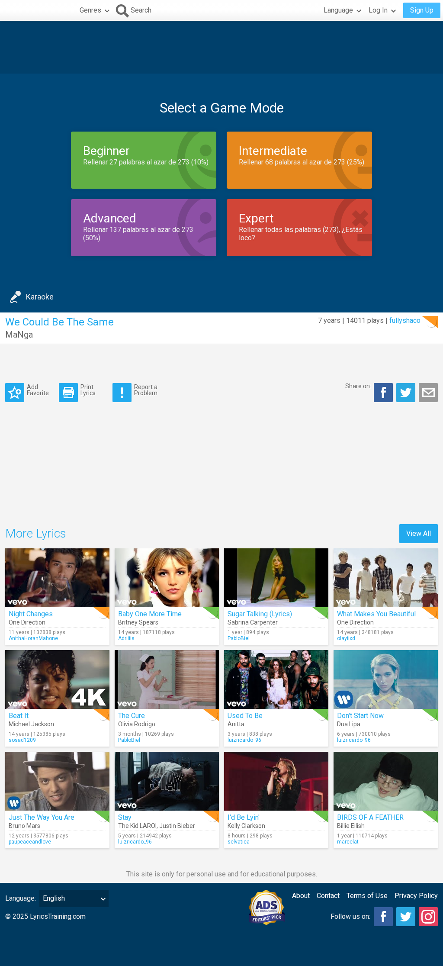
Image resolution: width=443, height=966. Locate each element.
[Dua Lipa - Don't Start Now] (386, 679)
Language (338, 10)
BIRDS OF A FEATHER (370, 817)
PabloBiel (239, 638)
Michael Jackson (31, 724)
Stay (125, 817)
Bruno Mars (24, 825)
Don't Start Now (360, 716)
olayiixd (346, 638)
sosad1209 (22, 740)
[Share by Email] (428, 392)
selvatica (239, 842)
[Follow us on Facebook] (383, 916)
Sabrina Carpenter (253, 622)
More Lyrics (35, 533)
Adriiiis (126, 638)
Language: (20, 898)
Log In (378, 10)
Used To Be (245, 716)
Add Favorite (38, 389)
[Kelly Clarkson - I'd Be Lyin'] (276, 781)
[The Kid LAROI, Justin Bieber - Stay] (167, 781)
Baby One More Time (150, 614)
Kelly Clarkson (246, 825)
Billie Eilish (351, 825)
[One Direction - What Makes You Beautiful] (386, 577)
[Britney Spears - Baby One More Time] (167, 577)
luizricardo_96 (244, 740)
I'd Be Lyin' (244, 817)
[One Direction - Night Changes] (57, 577)
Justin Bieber (177, 825)
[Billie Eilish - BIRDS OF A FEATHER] (386, 781)
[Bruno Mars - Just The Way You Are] (57, 781)
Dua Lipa (348, 724)
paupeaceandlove (30, 842)
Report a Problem (145, 389)
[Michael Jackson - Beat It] (57, 679)
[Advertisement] (221, 47)
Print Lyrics (88, 389)
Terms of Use (367, 896)
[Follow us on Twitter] (405, 916)
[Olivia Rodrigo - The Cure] (167, 679)
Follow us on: (350, 916)
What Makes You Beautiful (376, 614)
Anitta (236, 724)
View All (418, 533)
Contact (328, 896)
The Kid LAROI (137, 825)
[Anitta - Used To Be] (276, 679)
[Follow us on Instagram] (428, 916)
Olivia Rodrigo (136, 724)
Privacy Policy (416, 896)
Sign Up (421, 10)
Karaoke (40, 296)
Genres (90, 10)
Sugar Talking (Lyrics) (260, 614)
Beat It (19, 716)
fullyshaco (405, 320)
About (301, 896)
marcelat (348, 842)
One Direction (27, 622)
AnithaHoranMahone (33, 638)
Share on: (358, 386)
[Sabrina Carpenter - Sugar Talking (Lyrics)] (276, 577)
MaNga (19, 334)
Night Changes (31, 614)
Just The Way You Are (41, 817)
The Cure (131, 716)
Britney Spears (138, 622)
